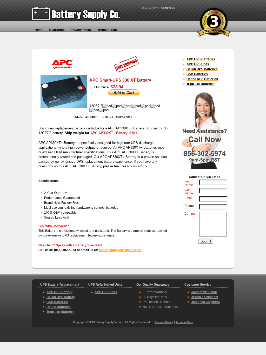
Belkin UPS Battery (60, 297)
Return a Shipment (204, 297)
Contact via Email (204, 292)
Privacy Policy (164, 322)
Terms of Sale (184, 322)
